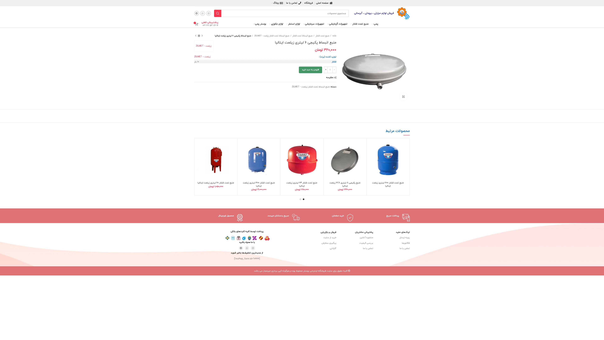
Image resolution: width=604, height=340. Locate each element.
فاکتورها (406, 243)
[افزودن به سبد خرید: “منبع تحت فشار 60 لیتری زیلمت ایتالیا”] (198, 145)
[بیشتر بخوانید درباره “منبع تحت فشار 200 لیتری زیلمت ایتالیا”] (370, 145)
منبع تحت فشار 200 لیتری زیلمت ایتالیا (388, 184)
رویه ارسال (405, 237)
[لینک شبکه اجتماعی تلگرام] (196, 13)
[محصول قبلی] (202, 35)
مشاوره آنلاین (366, 237)
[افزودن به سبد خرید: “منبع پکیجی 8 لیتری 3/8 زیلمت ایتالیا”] (327, 145)
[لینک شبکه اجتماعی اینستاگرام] (208, 13)
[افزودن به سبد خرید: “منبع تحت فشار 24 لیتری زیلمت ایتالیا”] (284, 145)
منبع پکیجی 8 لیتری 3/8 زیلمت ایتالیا (345, 184)
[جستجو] (217, 13)
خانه (334, 35)
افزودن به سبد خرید (310, 69)
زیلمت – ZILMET (202, 56)
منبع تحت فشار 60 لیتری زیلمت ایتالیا (216, 182)
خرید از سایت (329, 237)
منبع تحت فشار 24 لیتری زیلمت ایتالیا (301, 184)
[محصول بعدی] (195, 35)
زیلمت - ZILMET (204, 46)
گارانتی (333, 248)
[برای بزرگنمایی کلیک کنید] (403, 97)
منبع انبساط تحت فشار (302, 35)
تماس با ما (368, 248)
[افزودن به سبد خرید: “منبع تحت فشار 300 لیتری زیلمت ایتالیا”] (241, 145)
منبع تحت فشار (322, 35)
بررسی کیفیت (366, 243)
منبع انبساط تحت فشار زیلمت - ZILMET (271, 35)
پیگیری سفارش (329, 243)
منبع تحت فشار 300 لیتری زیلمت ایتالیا (259, 184)
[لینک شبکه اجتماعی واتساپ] (202, 13)
